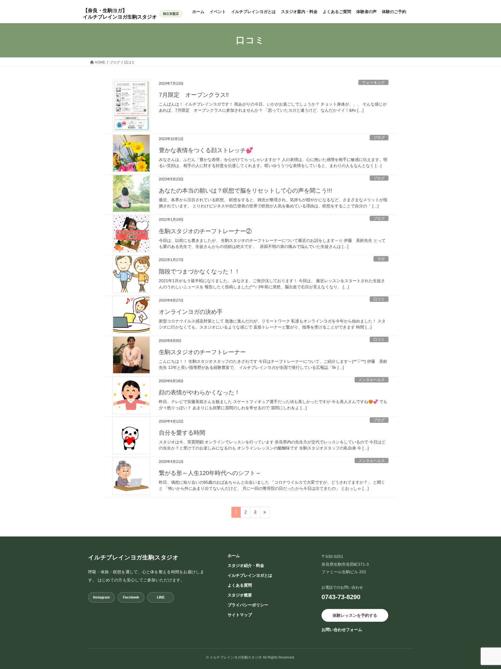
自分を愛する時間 (182, 432)
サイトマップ (240, 614)
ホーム (234, 555)
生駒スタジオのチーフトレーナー (202, 352)
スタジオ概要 (240, 595)
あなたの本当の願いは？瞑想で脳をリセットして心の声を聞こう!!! (245, 190)
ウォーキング (373, 82)
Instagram (101, 597)
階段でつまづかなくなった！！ (199, 271)
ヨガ (381, 259)
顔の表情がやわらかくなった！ (199, 392)
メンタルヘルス (371, 380)
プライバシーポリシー (248, 605)
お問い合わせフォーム (342, 629)
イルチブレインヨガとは (250, 575)
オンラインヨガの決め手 (191, 312)
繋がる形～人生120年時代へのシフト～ (210, 473)
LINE (161, 597)
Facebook (131, 597)
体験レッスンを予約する (355, 615)
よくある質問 (240, 585)
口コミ (379, 299)
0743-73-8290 (341, 597)
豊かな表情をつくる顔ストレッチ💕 (206, 150)
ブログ (379, 137)
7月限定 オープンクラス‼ (194, 95)
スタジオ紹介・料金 (246, 565)
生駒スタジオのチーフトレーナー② (205, 231)
